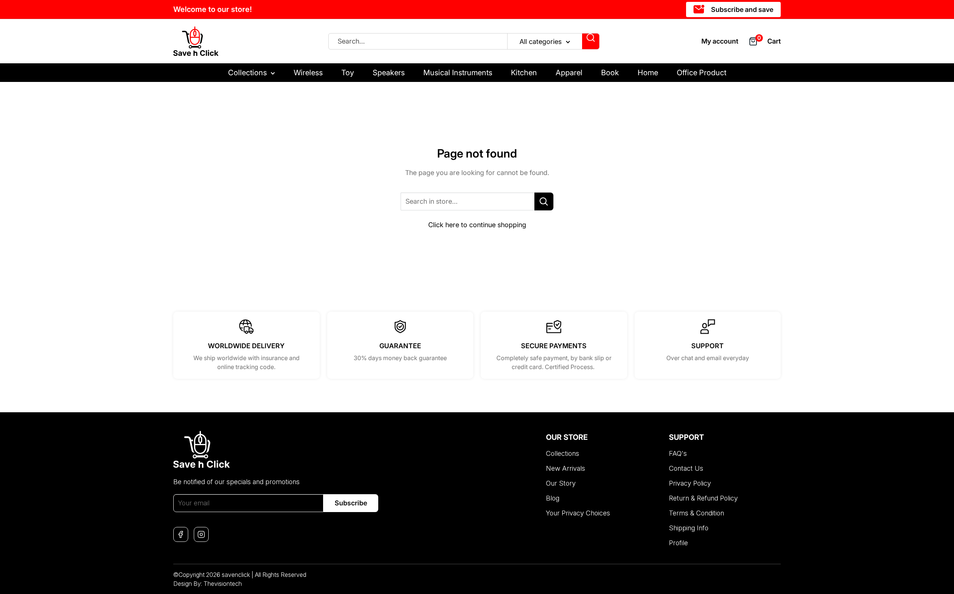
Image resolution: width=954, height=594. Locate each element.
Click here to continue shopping (477, 225)
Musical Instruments (457, 72)
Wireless (308, 72)
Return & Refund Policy (703, 498)
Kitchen (524, 72)
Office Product (701, 72)
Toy (347, 72)
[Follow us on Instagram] (201, 534)
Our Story (561, 483)
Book (610, 72)
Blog (552, 498)
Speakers (389, 72)
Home (648, 72)
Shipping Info (688, 528)
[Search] (590, 41)
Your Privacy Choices (578, 513)
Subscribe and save (741, 9)
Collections (247, 72)
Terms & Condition (696, 513)
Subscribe (351, 503)
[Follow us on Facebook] (180, 534)
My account (719, 41)
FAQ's (678, 453)
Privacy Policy (690, 483)
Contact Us (686, 468)
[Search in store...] (543, 201)
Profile (678, 543)
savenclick (236, 574)
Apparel (569, 72)
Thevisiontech (222, 583)
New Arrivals (565, 468)
